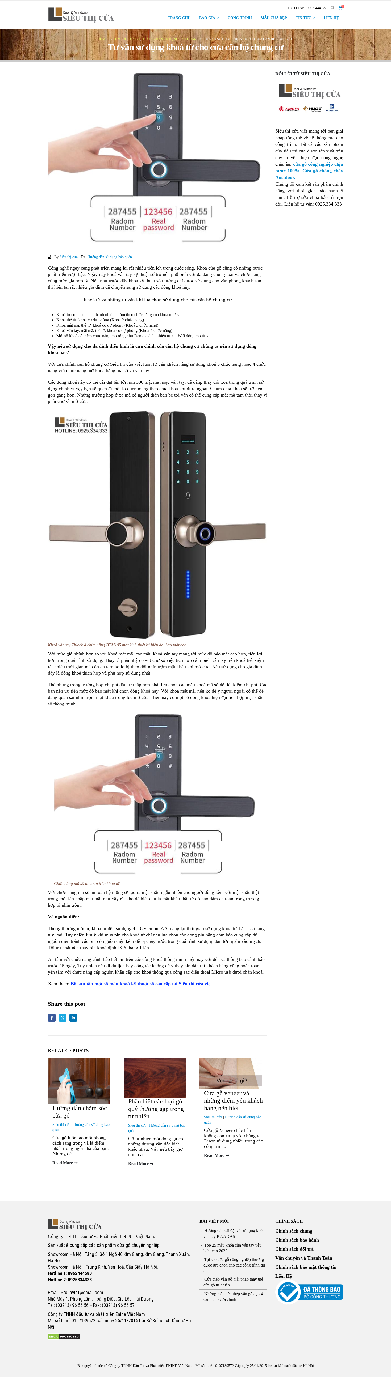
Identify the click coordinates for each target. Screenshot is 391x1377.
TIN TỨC (303, 18)
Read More (63, 1163)
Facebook (52, 1018)
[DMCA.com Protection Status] (64, 1336)
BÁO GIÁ (207, 18)
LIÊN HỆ (331, 18)
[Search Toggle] (332, 8)
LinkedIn (73, 1018)
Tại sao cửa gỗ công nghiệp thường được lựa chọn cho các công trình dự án (234, 1265)
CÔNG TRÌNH (240, 18)
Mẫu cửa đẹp (274, 18)
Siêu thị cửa (69, 257)
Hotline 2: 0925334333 (70, 1279)
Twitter (62, 1018)
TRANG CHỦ (179, 18)
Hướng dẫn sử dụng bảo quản (110, 257)
